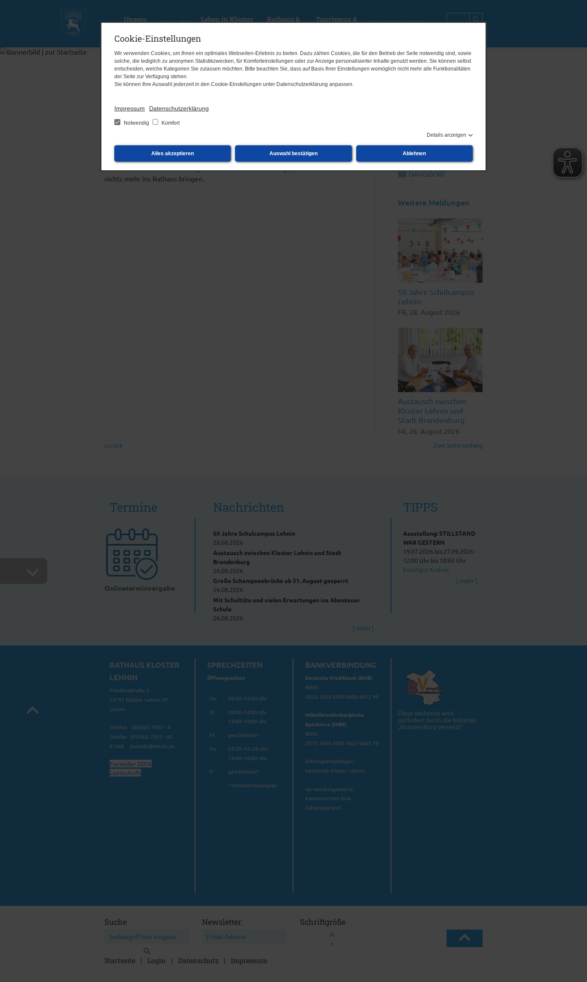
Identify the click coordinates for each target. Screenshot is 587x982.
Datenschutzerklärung (179, 108)
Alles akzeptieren (172, 153)
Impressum (129, 108)
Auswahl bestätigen (293, 153)
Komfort (170, 123)
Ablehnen (414, 153)
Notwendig (136, 123)
